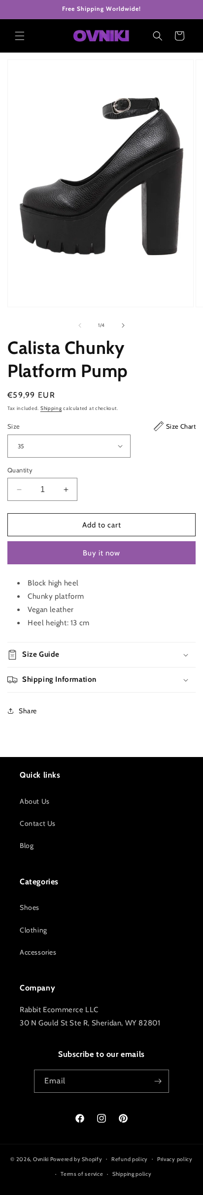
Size (101, 426)
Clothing (33, 930)
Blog (27, 845)
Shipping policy (132, 1173)
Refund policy (129, 1159)
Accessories (38, 952)
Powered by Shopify (76, 1158)
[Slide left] (80, 325)
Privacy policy (175, 1159)
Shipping (51, 408)
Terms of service (82, 1173)
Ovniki (41, 1158)
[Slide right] (123, 325)
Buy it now (101, 553)
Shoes (29, 907)
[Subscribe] (158, 1081)
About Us (35, 801)
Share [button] (28, 710)
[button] (20, 36)
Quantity (20, 470)
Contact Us (38, 823)
